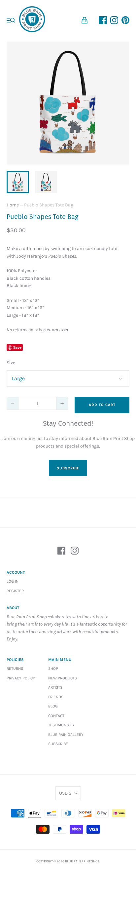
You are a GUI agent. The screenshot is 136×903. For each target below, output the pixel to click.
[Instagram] (75, 552)
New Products (62, 678)
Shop (53, 668)
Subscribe (58, 743)
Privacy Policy (21, 678)
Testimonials (61, 725)
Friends (55, 697)
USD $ (65, 793)
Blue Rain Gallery (66, 734)
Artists (55, 687)
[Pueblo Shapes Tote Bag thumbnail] (18, 182)
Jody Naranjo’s (32, 256)
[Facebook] (61, 552)
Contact (56, 715)
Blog (53, 706)
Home (13, 205)
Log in (12, 581)
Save (17, 347)
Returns (15, 668)
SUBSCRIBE (68, 468)
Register (15, 591)
